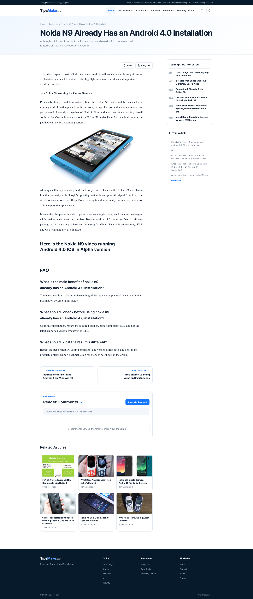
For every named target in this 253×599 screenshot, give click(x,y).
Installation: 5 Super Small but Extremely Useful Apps (191, 82)
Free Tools (168, 10)
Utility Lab (155, 10)
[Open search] (202, 10)
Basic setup (54, 24)
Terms (182, 573)
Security (106, 583)
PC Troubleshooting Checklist (201, 2)
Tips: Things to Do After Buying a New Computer (192, 74)
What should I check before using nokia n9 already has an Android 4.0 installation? (189, 167)
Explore (141, 10)
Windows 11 (107, 573)
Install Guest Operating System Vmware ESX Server (192, 118)
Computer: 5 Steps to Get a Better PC (189, 90)
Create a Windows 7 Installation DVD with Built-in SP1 (192, 99)
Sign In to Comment (137, 402)
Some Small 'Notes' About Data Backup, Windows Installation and (191, 108)
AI (103, 578)
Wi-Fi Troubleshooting (178, 2)
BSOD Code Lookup (135, 2)
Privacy (183, 578)
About (182, 564)
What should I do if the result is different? (190, 175)
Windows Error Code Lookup (156, 2)
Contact (183, 569)
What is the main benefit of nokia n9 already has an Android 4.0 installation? (189, 157)
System (105, 569)
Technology (107, 564)
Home (111, 10)
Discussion (176, 180)
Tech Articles (125, 10)
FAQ (173, 150)
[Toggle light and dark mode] (209, 10)
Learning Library (185, 10)
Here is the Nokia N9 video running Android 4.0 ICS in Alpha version (187, 143)
